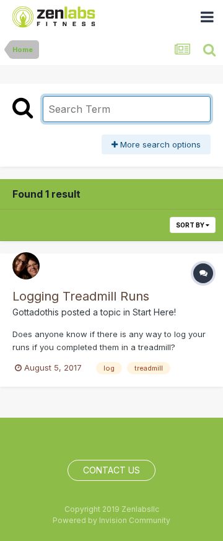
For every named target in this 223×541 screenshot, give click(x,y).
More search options (159, 144)
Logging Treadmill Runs (80, 296)
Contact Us (111, 470)
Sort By (191, 225)
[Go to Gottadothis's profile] (26, 265)
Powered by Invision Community (111, 520)
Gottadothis (35, 312)
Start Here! (154, 312)
